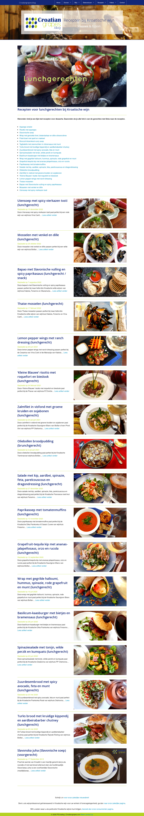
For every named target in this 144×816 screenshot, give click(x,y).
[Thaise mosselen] (100, 316)
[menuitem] (58, 2)
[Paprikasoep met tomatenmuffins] (100, 523)
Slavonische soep (26, 132)
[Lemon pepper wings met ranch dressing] (100, 351)
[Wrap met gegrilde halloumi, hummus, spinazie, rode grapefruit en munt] (100, 591)
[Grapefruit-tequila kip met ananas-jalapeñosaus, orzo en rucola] (100, 557)
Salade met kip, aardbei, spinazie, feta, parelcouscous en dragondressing (48, 167)
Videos (111, 2)
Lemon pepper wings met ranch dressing (35, 178)
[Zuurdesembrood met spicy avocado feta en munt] (100, 694)
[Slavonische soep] (100, 765)
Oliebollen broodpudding (29, 170)
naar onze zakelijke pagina (114, 803)
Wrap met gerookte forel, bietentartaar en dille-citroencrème (43, 135)
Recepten (101, 2)
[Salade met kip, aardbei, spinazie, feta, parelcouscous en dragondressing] (100, 488)
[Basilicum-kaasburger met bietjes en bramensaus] (100, 626)
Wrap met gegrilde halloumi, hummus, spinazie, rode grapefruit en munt (47, 158)
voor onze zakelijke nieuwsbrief (76, 797)
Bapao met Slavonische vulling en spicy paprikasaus (40, 184)
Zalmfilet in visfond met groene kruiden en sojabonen (40, 173)
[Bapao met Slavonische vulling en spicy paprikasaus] (100, 282)
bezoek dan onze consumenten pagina (97, 809)
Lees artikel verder (49, 215)
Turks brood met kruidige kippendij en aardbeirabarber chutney (44, 147)
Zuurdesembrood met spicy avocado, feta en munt (39, 150)
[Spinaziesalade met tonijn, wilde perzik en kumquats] (100, 660)
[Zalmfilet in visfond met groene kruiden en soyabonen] (100, 419)
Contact (122, 2)
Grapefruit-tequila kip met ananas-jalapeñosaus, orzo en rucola (44, 161)
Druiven (66, 2)
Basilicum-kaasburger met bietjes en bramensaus (39, 155)
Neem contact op (87, 814)
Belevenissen (87, 2)
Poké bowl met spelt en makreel (32, 138)
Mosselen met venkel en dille (31, 187)
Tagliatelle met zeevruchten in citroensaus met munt (40, 144)
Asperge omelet (25, 127)
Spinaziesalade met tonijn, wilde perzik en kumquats (40, 152)
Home (58, 2)
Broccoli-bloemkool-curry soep (31, 141)
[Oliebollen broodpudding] (100, 454)
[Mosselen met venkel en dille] (100, 248)
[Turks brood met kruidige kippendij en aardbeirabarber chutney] (100, 729)
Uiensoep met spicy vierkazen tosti (33, 190)
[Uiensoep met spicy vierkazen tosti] (100, 213)
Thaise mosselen (26, 181)
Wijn (75, 2)
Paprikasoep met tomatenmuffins (32, 164)
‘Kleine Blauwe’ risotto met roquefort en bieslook (38, 175)
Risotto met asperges (27, 129)
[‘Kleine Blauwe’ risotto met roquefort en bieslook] (100, 385)
